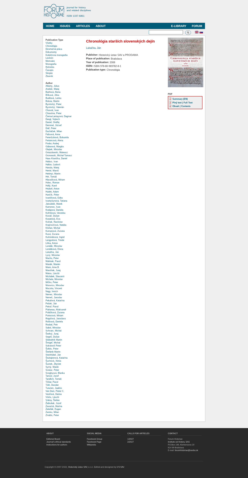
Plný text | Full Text (182, 102)
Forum (197, 26)
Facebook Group (94, 439)
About (101, 26)
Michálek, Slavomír (55, 276)
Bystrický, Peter (53, 104)
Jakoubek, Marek (54, 204)
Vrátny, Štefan (53, 400)
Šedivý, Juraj (52, 333)
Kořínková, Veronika (55, 213)
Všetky (49, 43)
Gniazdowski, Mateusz (57, 152)
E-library (178, 26)
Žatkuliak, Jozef (53, 403)
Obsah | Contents (181, 106)
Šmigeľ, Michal (53, 342)
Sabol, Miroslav (53, 327)
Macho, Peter (52, 258)
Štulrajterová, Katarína (56, 358)
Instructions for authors (56, 445)
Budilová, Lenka (53, 98)
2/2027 (130, 442)
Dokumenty (51, 52)
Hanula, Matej (52, 167)
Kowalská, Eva (53, 219)
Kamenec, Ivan (53, 207)
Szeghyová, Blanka (55, 373)
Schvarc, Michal (53, 330)
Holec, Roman (52, 182)
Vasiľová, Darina (54, 394)
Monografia (51, 64)
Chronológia (51, 46)
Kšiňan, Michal (53, 228)
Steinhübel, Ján (53, 355)
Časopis (49, 70)
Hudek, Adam (52, 191)
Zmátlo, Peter (52, 415)
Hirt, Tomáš (51, 176)
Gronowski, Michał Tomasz (59, 155)
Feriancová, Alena (54, 140)
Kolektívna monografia (56, 55)
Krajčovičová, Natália (56, 225)
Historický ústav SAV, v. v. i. (81, 467)
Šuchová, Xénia (53, 361)
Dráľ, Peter (51, 128)
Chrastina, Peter (53, 113)
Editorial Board (53, 439)
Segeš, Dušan (52, 336)
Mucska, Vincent (54, 288)
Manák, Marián (53, 264)
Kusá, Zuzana (52, 234)
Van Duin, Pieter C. (55, 391)
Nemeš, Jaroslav (54, 297)
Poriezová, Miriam (54, 315)
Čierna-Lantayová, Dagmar (59, 116)
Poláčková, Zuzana (55, 312)
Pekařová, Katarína (55, 300)
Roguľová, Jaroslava (56, 318)
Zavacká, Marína (54, 406)
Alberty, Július (52, 86)
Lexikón (49, 58)
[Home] (55, 11)
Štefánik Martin (53, 351)
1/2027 (130, 439)
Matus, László (52, 273)
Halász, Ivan (52, 161)
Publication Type (54, 40)
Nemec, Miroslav (54, 294)
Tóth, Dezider (52, 385)
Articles (83, 26)
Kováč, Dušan (52, 216)
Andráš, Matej (52, 89)
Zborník (49, 76)
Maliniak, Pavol (53, 261)
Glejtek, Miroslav (54, 149)
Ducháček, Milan (54, 131)
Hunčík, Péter (52, 194)
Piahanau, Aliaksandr (56, 309)
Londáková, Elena (54, 249)
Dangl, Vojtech (53, 119)
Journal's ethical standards (58, 442)
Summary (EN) (180, 99)
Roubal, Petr (52, 324)
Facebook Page (94, 442)
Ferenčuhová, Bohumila (57, 137)
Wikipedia (91, 445)
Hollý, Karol (51, 185)
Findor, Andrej (52, 143)
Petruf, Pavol (52, 306)
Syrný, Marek (52, 367)
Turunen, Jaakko (54, 388)
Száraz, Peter (52, 370)
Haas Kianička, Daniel (56, 158)
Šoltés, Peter (52, 348)
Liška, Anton (52, 243)
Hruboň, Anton (52, 188)
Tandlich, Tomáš (54, 379)
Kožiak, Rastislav (54, 222)
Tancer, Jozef (52, 376)
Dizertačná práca (54, 49)
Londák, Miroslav (54, 246)
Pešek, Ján (51, 303)
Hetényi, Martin (53, 173)
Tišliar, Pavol (52, 382)
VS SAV (120, 467)
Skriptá (49, 73)
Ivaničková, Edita (54, 197)
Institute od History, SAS (179, 442)
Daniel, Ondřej (52, 122)
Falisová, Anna (53, 134)
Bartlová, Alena (53, 92)
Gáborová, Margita (55, 146)
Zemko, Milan (52, 412)
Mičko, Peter (52, 282)
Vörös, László (52, 397)
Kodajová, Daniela (54, 210)
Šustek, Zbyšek (53, 364)
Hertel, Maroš (52, 170)
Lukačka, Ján (52, 252)
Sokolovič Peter (53, 345)
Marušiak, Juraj (53, 270)
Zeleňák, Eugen (53, 409)
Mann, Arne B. (53, 267)
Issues (65, 26)
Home (50, 26)
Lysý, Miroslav (53, 255)
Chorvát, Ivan (52, 110)
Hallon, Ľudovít (53, 164)
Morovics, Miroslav (55, 285)
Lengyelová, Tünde (55, 240)
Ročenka (50, 67)
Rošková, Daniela (54, 321)
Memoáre (50, 61)
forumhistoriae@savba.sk (186, 450)
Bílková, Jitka (52, 95)
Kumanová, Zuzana (55, 231)
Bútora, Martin (52, 101)
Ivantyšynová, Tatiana (56, 201)
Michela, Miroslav (54, 279)
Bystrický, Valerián (55, 107)
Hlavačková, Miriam (55, 179)
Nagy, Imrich (52, 291)
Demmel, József (54, 125)
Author (49, 83)
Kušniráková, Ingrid (55, 237)
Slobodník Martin (54, 340)
